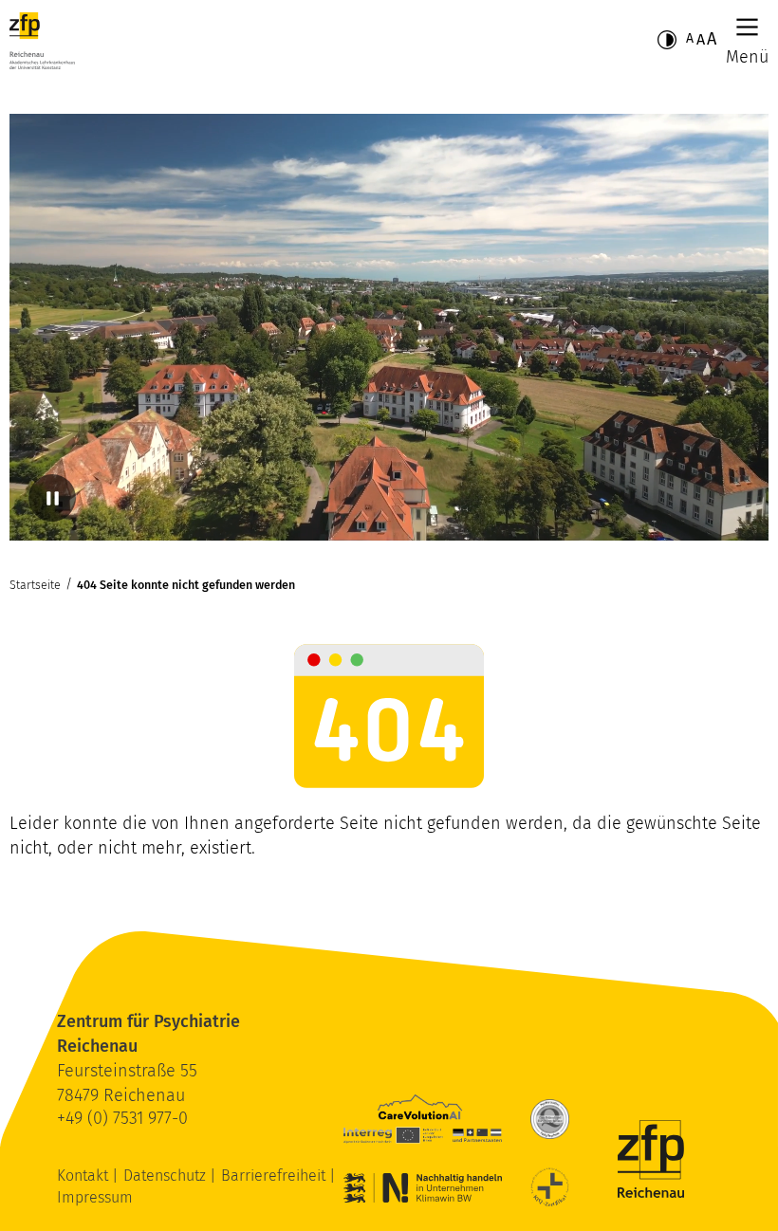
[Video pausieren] (52, 498)
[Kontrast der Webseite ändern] (667, 39)
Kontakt (84, 1176)
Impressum (95, 1197)
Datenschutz (166, 1176)
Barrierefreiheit (275, 1176)
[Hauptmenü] (747, 27)
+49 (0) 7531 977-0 (122, 1118)
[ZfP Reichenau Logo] (42, 40)
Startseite (35, 585)
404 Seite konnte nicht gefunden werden (186, 585)
